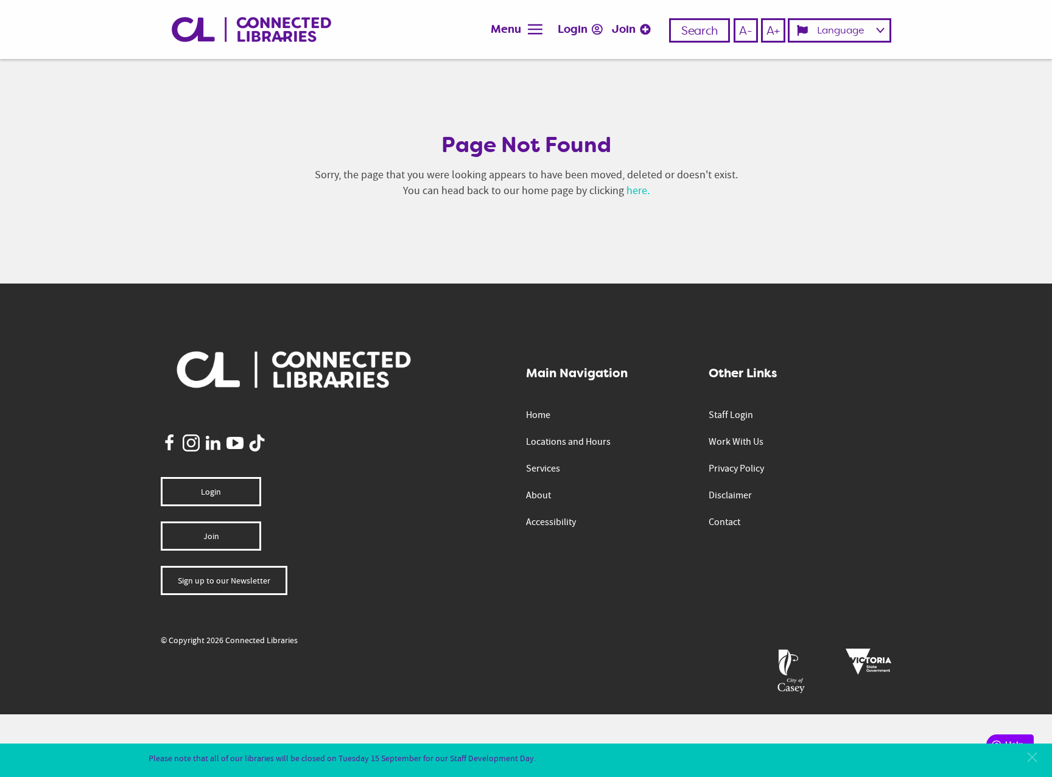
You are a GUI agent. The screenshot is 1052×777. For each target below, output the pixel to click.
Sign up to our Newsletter (224, 580)
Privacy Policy (736, 468)
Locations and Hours (568, 442)
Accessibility (551, 522)
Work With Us (736, 442)
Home (538, 415)
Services (543, 468)
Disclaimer (730, 495)
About (538, 495)
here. (638, 190)
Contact (724, 522)
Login (574, 29)
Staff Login (731, 415)
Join (625, 29)
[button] (1032, 757)
